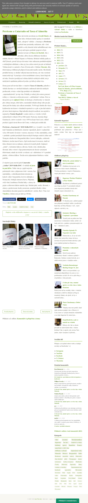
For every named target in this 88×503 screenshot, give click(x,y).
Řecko (71, 475)
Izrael (80, 483)
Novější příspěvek (8, 311)
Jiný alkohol (58, 459)
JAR (74, 481)
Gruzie (80, 478)
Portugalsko (79, 475)
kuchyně (57, 470)
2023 (58, 58)
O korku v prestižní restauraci (62, 426)
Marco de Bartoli (37, 53)
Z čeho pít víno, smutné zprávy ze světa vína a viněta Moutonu (72, 285)
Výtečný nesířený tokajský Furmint (69, 102)
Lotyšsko (57, 486)
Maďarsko (79, 462)
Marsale (44, 67)
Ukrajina (69, 486)
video (56, 475)
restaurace (58, 462)
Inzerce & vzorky (49, 22)
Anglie (68, 473)
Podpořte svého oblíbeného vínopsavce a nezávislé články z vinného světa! (27, 213)
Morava (65, 453)
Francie (79, 445)
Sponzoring (22, 22)
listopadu (62, 68)
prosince (61, 65)
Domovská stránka (28, 311)
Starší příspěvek (46, 311)
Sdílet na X (21, 199)
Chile (63, 473)
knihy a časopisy (68, 462)
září (60, 73)
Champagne (72, 459)
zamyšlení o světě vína (62, 448)
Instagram (58, 351)
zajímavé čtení (19, 99)
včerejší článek (43, 36)
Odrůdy (80, 481)
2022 (58, 60)
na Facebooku (63, 32)
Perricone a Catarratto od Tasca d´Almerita (25, 31)
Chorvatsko (64, 475)
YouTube (58, 353)
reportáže (65, 456)
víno (32, 207)
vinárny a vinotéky (60, 467)
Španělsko (72, 445)
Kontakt (71, 22)
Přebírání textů (61, 22)
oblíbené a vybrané (61, 451)
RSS (78, 22)
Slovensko (79, 470)
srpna (61, 76)
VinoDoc (6, 193)
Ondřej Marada (58, 394)
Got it (50, 12)
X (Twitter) (59, 358)
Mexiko (63, 486)
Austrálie (79, 473)
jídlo (65, 459)
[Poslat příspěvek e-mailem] (16, 203)
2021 (58, 63)
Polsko (57, 481)
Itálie (9, 207)
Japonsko (73, 464)
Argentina (63, 478)
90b (65, 483)
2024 (58, 55)
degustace (58, 442)
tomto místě (68, 125)
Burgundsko (73, 453)
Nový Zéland (72, 478)
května (61, 84)
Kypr (56, 478)
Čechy (57, 464)
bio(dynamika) (77, 439)
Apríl (75, 483)
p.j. (55, 406)
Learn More (41, 12)
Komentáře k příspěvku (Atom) (28, 318)
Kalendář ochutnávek (35, 22)
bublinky (57, 445)
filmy (80, 464)
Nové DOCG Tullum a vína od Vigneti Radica (68, 98)
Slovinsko (57, 473)
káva (70, 481)
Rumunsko (64, 481)
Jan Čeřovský (12, 203)
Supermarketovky (76, 467)
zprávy (65, 445)
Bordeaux (58, 456)
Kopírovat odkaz (40, 199)
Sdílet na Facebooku (9, 199)
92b (70, 483)
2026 (58, 50)
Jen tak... (66, 442)
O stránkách (12, 22)
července (61, 78)
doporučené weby (76, 451)
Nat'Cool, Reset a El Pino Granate (69, 86)
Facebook (58, 356)
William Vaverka (59, 381)
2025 (58, 52)
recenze (15, 207)
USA (73, 473)
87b (61, 483)
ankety (72, 456)
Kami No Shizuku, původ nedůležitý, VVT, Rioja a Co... (70, 89)
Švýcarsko (57, 489)
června (61, 81)
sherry (80, 459)
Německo (58, 453)
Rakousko (79, 456)
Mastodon (58, 361)
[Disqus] (27, 279)
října (60, 71)
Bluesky (30, 199)
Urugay (75, 486)
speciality (68, 470)
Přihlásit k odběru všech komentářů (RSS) (68, 431)
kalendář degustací (73, 127)
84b (56, 483)
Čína (80, 486)
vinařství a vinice (24, 207)
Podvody (64, 464)
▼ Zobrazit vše (58, 103)
